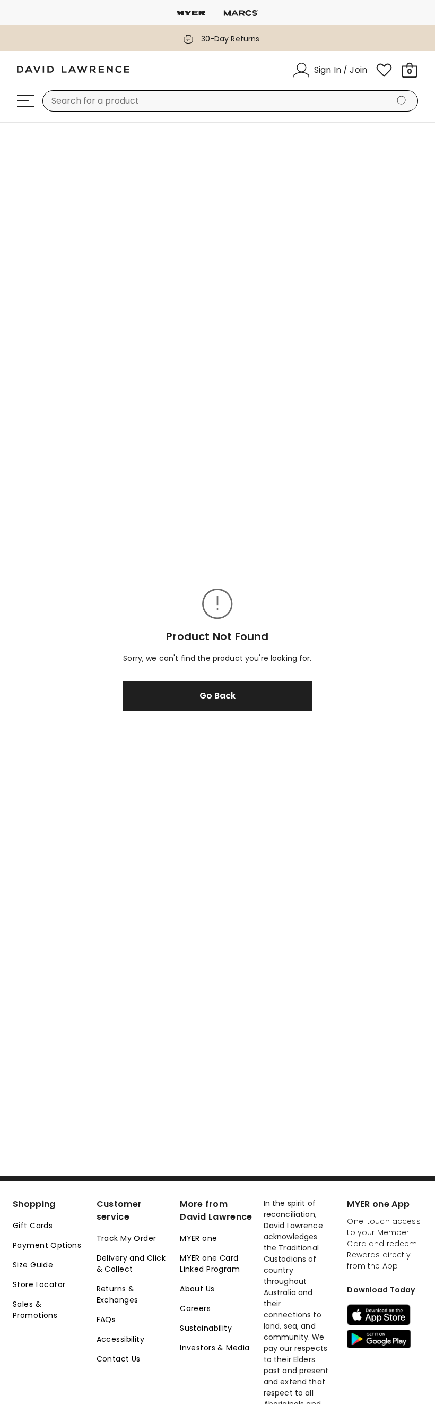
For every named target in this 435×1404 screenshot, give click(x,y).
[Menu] (25, 100)
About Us (197, 1288)
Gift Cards (33, 1225)
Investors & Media (214, 1347)
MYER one (198, 1238)
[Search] (404, 101)
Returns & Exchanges (117, 1294)
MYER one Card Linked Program (210, 1263)
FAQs (106, 1319)
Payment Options (47, 1245)
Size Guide (33, 1265)
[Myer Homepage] (73, 70)
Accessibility (120, 1339)
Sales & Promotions (35, 1310)
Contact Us (119, 1359)
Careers (195, 1308)
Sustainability (206, 1328)
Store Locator (39, 1284)
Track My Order (126, 1238)
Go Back (217, 696)
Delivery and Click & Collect (131, 1263)
